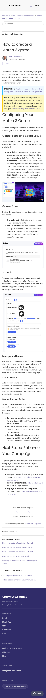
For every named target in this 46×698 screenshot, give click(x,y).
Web (4, 633)
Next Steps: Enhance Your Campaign (20, 580)
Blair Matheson (15, 56)
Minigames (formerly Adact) (23, 16)
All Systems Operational (16, 686)
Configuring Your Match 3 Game (18, 575)
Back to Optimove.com (12, 648)
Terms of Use (20, 605)
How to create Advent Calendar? (16, 556)
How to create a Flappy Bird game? (17, 547)
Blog (4, 656)
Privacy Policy (7, 605)
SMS (4, 626)
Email (4, 618)
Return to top (8, 531)
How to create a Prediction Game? (17, 543)
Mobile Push (7, 622)
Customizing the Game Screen (27, 108)
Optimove (6, 16)
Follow (7, 64)
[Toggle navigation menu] (31, 6)
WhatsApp (6, 630)
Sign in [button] (36, 6)
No (29, 512)
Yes (17, 512)
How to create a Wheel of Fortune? (17, 552)
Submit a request (33, 523)
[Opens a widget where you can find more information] (37, 694)
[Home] (14, 5)
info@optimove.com (11, 671)
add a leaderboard (34, 483)
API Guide (6, 652)
